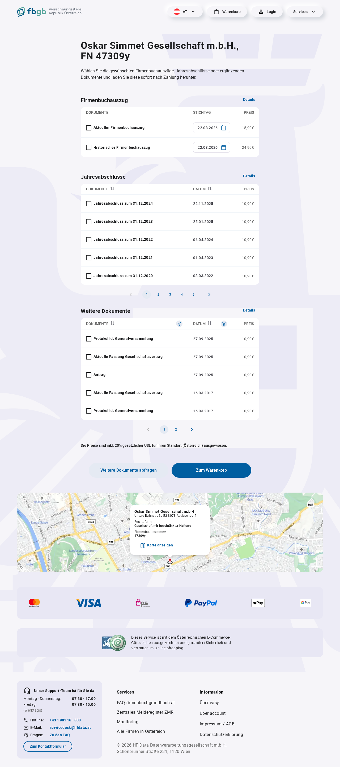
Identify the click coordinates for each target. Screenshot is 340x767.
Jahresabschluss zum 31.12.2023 (123, 221)
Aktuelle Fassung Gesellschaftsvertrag (128, 356)
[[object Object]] (179, 324)
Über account (213, 713)
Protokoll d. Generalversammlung (123, 338)
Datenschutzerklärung (221, 734)
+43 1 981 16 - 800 (65, 720)
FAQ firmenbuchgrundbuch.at (146, 702)
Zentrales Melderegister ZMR (145, 712)
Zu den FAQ (60, 735)
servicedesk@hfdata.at (70, 727)
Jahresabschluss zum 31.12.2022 (123, 239)
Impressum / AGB (217, 723)
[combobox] (211, 127)
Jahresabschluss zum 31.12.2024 (123, 203)
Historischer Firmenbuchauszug (122, 147)
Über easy (209, 702)
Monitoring (127, 721)
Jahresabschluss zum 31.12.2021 (123, 257)
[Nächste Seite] (209, 294)
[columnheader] (134, 189)
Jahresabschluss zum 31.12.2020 (123, 276)
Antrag (99, 374)
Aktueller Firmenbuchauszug (119, 127)
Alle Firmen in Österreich (141, 731)
